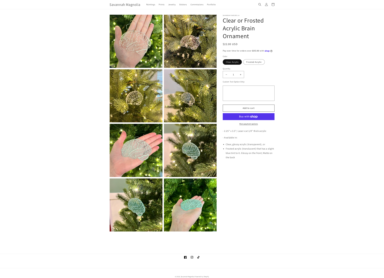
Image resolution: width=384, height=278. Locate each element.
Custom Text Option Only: (234, 81)
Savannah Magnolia (187, 277)
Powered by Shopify (202, 277)
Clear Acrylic (232, 62)
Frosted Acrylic (254, 62)
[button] (259, 4)
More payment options (248, 124)
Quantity (226, 68)
